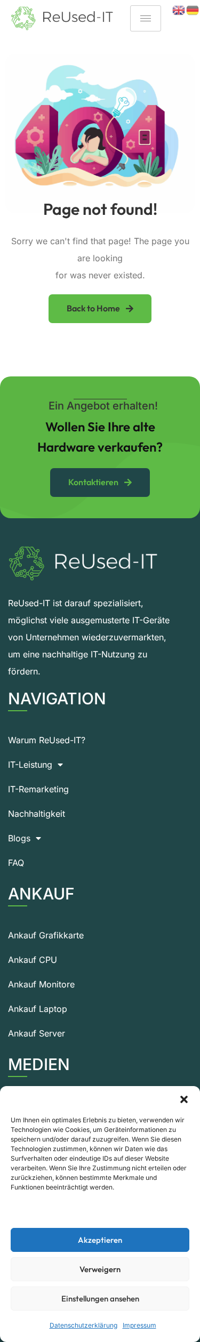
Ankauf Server (36, 1033)
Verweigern (100, 1269)
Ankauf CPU (32, 959)
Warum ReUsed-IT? (46, 740)
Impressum (139, 1325)
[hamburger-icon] (145, 18)
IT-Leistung (30, 764)
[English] (179, 9)
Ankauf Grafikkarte (46, 935)
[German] (193, 9)
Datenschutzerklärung (83, 1325)
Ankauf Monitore (41, 984)
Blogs (19, 838)
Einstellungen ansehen (100, 1298)
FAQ (16, 862)
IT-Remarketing (38, 789)
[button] (184, 1099)
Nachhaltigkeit (36, 813)
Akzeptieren (100, 1240)
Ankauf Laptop (37, 1008)
